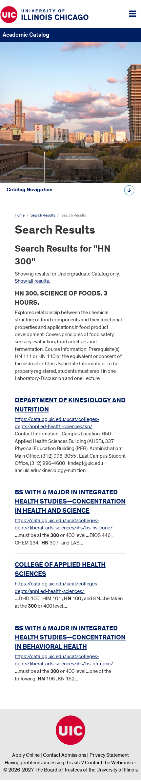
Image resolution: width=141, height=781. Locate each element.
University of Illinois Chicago (70, 730)
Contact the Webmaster (110, 762)
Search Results (42, 215)
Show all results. (32, 281)
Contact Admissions (64, 755)
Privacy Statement (109, 755)
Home (20, 215)
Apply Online (26, 755)
